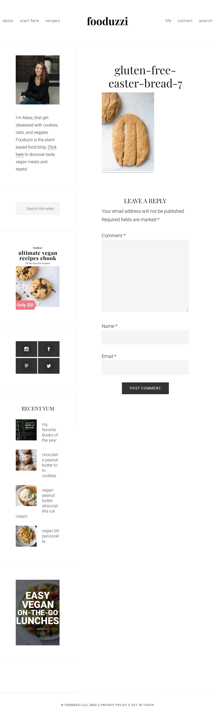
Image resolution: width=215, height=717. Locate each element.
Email (109, 356)
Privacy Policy (114, 705)
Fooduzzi (107, 20)
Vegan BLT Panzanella (50, 536)
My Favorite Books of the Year (50, 432)
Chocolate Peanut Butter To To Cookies (50, 465)
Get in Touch (142, 705)
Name (109, 326)
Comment (114, 235)
